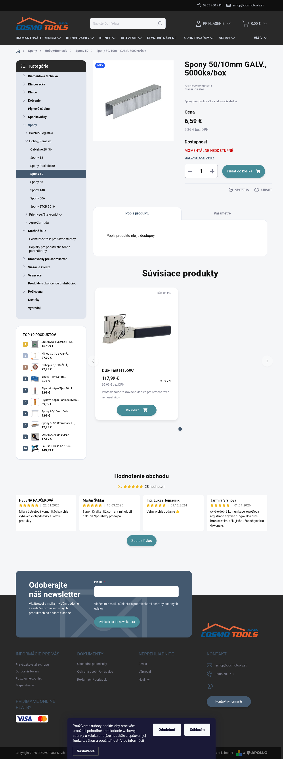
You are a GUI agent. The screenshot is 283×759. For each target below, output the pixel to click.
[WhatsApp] (210, 685)
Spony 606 (37, 198)
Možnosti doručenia (199, 158)
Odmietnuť (167, 730)
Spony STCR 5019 (42, 206)
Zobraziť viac (141, 541)
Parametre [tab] (222, 213)
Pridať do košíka (239, 171)
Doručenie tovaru (67, 5)
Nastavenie (86, 751)
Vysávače (35, 275)
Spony (32, 125)
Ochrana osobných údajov (95, 671)
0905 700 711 (225, 674)
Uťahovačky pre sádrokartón (47, 259)
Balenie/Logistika (41, 133)
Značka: (194, 89)
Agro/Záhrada (39, 222)
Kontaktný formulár (228, 701)
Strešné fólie (37, 231)
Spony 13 (36, 157)
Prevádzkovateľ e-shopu (32, 5)
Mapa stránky (127, 5)
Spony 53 (36, 182)
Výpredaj (34, 308)
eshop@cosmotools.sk (231, 665)
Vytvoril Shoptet (222, 753)
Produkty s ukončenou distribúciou (52, 283)
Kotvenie (34, 100)
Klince (32, 92)
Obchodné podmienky (92, 664)
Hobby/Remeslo (40, 141)
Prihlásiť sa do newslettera (117, 622)
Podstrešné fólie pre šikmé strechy (52, 239)
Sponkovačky (37, 117)
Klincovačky (36, 84)
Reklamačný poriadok (92, 679)
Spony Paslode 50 (42, 166)
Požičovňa (35, 291)
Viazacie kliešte (39, 267)
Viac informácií (132, 740)
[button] (180, 429)
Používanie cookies (99, 5)
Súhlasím (197, 730)
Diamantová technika (43, 76)
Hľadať (160, 23)
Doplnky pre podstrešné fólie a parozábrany (49, 249)
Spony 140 (37, 190)
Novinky (33, 299)
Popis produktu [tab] (137, 213)
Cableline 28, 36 (41, 149)
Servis (143, 664)
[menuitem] (39, 38)
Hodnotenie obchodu (141, 476)
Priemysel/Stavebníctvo (45, 214)
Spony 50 (36, 174)
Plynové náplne (39, 108)
